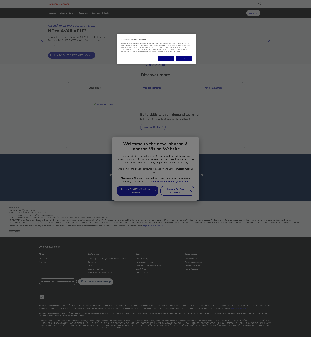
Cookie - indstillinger (128, 58)
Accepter (184, 58)
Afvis (166, 58)
